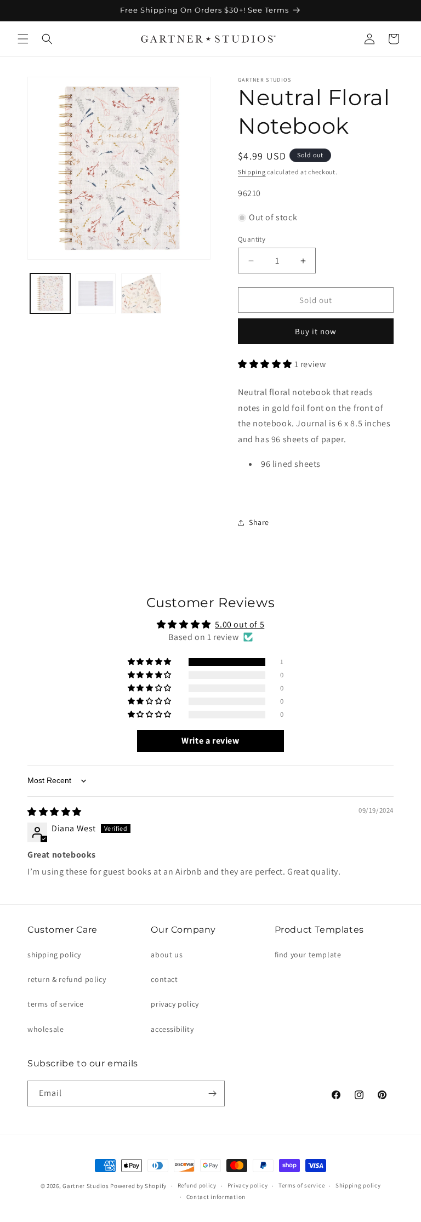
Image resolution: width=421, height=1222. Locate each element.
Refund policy (197, 1185)
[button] (23, 39)
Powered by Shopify (138, 1186)
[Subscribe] (212, 1093)
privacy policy (174, 1004)
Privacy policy (247, 1185)
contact (164, 979)
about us (167, 955)
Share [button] (259, 522)
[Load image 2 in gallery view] (96, 293)
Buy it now (316, 331)
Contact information (216, 1197)
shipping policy (54, 955)
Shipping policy (358, 1185)
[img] (54, 812)
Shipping (252, 172)
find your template (308, 955)
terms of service (55, 1004)
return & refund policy (66, 979)
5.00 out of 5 (239, 624)
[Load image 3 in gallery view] (141, 293)
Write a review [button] (210, 740)
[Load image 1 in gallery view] (50, 293)
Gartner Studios (85, 1186)
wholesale (45, 1029)
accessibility (172, 1029)
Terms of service (301, 1185)
